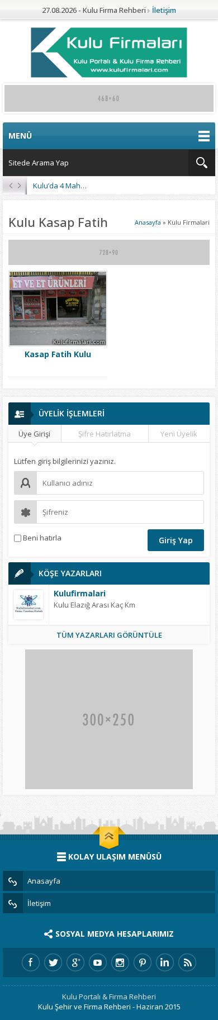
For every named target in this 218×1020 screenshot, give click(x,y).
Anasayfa (148, 222)
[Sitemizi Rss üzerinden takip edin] (187, 962)
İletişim (164, 10)
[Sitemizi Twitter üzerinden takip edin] (53, 962)
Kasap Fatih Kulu (58, 354)
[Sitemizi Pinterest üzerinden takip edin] (142, 962)
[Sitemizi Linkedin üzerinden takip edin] (165, 962)
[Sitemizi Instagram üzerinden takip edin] (120, 962)
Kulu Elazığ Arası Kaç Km (94, 605)
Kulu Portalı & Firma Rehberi (109, 996)
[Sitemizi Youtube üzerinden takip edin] (97, 962)
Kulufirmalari (80, 593)
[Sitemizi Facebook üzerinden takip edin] (30, 962)
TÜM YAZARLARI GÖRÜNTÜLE (109, 635)
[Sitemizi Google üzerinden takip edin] (75, 962)
